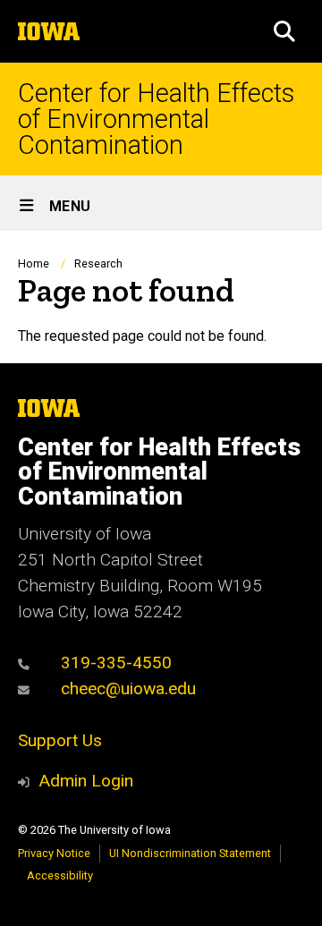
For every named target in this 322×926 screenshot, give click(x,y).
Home (33, 263)
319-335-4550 (114, 662)
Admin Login (85, 780)
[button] (284, 31)
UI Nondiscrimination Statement (190, 853)
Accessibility (60, 875)
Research (98, 263)
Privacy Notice (54, 853)
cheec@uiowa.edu (126, 688)
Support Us (60, 740)
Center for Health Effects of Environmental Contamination (156, 119)
